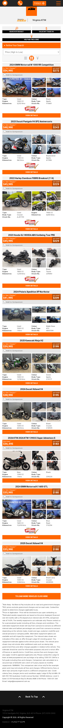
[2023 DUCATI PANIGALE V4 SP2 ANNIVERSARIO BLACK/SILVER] (31, 144)
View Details (31, 115)
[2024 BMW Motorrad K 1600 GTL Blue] (31, 509)
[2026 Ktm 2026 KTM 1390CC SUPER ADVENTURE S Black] (31, 460)
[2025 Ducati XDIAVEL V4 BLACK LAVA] (31, 566)
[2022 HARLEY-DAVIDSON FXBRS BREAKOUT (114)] (31, 201)
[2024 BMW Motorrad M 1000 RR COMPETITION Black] (31, 87)
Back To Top (31, 696)
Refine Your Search (14, 45)
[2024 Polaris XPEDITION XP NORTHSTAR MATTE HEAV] (31, 314)
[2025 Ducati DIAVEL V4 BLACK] (31, 412)
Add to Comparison (14, 75)
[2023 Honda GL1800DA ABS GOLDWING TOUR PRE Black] (31, 257)
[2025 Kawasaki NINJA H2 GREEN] (31, 363)
